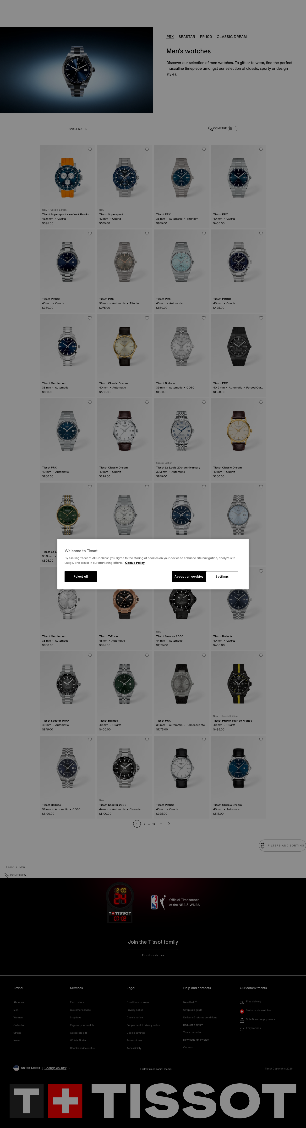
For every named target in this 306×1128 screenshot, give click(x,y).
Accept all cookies (189, 576)
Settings (222, 576)
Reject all (80, 576)
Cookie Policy (135, 562)
